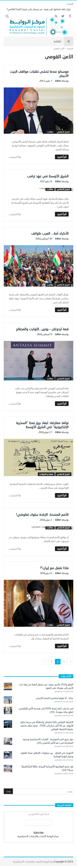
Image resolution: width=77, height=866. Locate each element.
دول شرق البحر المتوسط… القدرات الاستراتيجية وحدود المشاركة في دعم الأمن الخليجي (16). (48, 741)
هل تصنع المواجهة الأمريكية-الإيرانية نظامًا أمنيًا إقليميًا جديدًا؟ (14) (47, 768)
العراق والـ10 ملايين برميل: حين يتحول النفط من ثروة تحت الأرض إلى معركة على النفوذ (46, 686)
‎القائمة (57, 41)
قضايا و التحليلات (46, 474)
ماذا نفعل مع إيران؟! (54, 568)
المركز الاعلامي (63, 132)
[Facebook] (69, 16)
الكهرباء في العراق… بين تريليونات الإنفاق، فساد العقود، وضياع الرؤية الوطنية (46, 754)
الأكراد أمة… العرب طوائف (50, 233)
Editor (58, 80)
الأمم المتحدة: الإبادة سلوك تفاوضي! (42, 514)
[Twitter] (62, 16)
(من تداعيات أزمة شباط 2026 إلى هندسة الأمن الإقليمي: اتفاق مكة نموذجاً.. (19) (46, 710)
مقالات (50, 132)
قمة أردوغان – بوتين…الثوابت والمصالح (42, 329)
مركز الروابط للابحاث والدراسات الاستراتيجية (37, 836)
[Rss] (56, 16)
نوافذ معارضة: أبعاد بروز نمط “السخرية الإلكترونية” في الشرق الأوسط (42, 425)
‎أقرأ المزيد (61, 156)
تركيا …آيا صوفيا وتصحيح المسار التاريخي (54, 697)
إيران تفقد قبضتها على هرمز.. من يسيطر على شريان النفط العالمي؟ (38, 9)
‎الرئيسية (70, 48)
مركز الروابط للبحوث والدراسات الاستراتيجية (33, 861)
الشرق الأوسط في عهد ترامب (48, 176)
